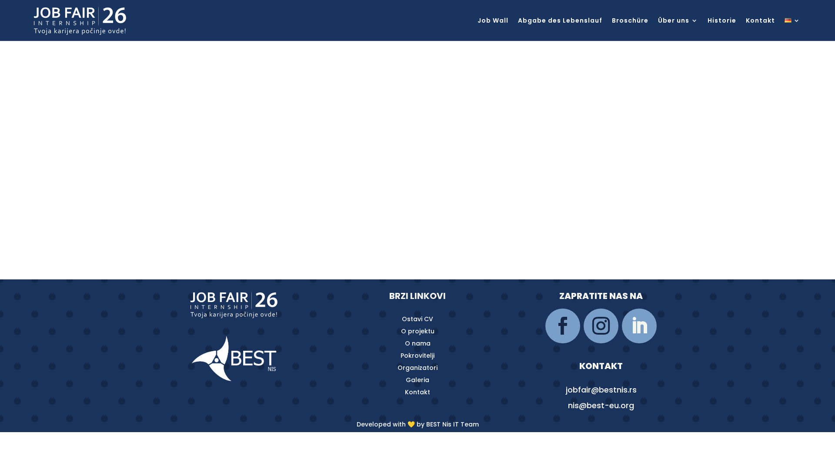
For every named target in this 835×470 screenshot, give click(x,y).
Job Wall (493, 21)
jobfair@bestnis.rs (601, 389)
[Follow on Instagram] (601, 326)
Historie (722, 21)
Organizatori (417, 367)
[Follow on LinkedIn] (639, 326)
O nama (418, 343)
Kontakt (760, 21)
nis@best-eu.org (601, 405)
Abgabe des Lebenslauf (560, 21)
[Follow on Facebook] (562, 326)
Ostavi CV (417, 319)
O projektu (417, 331)
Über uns (673, 21)
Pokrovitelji (417, 355)
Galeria (417, 380)
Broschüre (630, 21)
